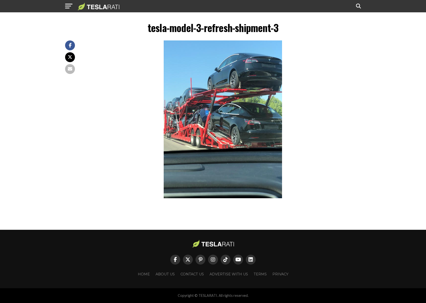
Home (144, 274)
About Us (165, 274)
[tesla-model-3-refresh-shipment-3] (223, 197)
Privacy (280, 274)
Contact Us (192, 274)
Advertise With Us (229, 274)
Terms (260, 274)
